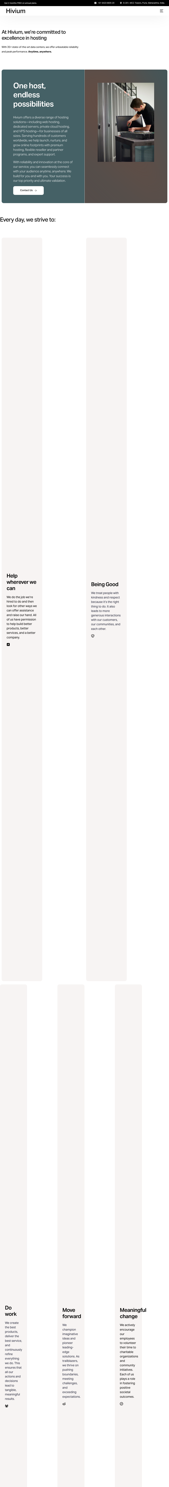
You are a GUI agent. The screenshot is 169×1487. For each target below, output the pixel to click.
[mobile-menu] (160, 10)
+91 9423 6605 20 (106, 3)
